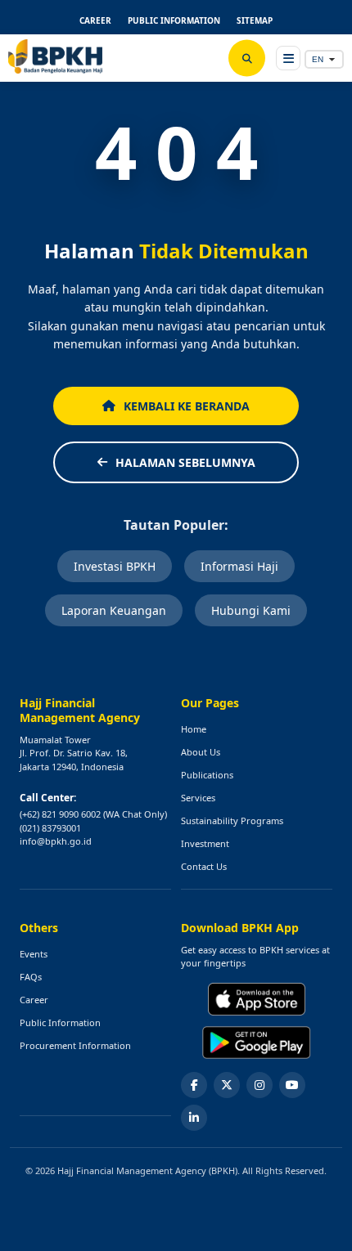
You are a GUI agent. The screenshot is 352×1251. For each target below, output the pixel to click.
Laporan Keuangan (113, 610)
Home (193, 729)
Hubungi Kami (251, 610)
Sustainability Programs (232, 820)
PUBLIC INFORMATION (174, 20)
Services (198, 797)
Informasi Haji (239, 566)
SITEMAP (255, 20)
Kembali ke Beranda (187, 406)
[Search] (246, 58)
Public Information (60, 1022)
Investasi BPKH (115, 566)
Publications (207, 775)
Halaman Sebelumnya (185, 462)
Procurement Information (75, 1045)
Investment (205, 843)
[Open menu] (288, 58)
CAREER (95, 20)
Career (34, 999)
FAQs (31, 977)
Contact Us (204, 866)
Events (33, 954)
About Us (200, 752)
